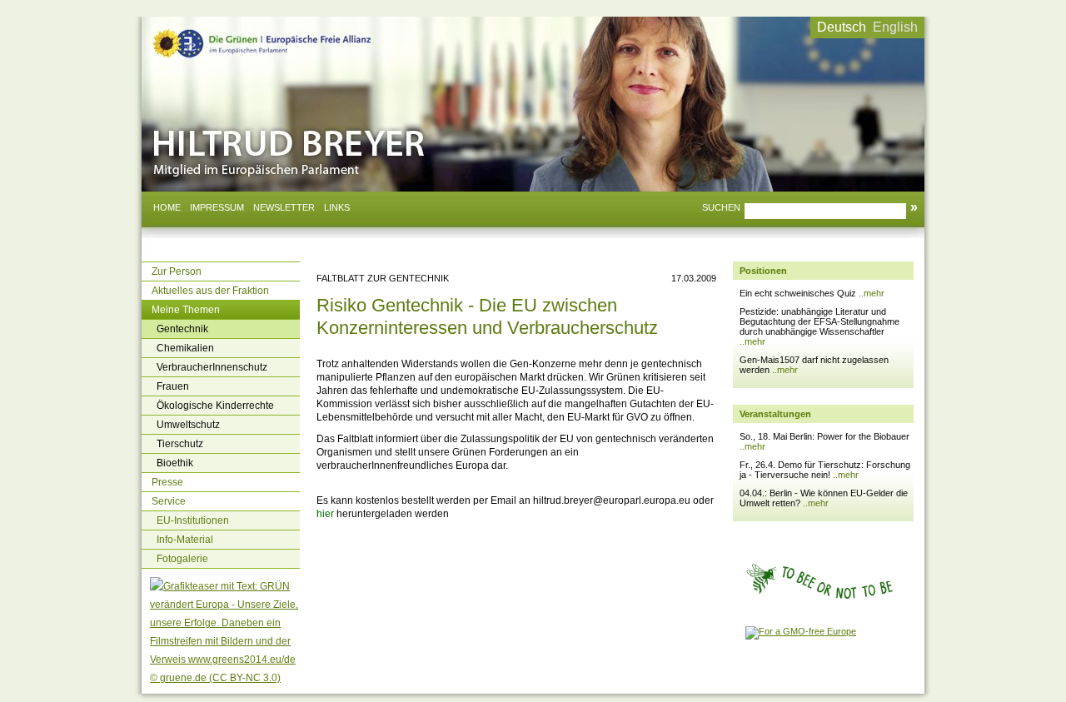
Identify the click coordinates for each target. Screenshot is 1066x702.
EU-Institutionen (193, 520)
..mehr (871, 293)
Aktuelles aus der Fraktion (210, 290)
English (895, 27)
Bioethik (175, 463)
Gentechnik (182, 329)
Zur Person (177, 271)
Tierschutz (180, 444)
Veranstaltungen (775, 414)
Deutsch (841, 27)
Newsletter (284, 207)
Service (169, 501)
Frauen (173, 386)
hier (326, 514)
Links (337, 207)
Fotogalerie (182, 559)
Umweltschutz (188, 425)
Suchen (721, 207)
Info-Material (185, 539)
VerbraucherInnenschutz (212, 367)
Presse (167, 482)
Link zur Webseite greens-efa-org (241, 32)
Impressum (217, 207)
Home (167, 207)
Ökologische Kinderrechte (215, 405)
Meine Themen (186, 310)
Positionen (763, 271)
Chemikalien (185, 348)
